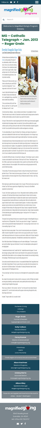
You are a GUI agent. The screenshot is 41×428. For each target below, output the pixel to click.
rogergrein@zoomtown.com (20, 322)
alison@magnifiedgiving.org (20, 368)
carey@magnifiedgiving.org (20, 343)
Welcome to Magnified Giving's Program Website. (20, 27)
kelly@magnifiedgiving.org (20, 332)
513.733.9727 (24, 419)
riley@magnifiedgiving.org (21, 388)
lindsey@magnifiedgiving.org (20, 378)
